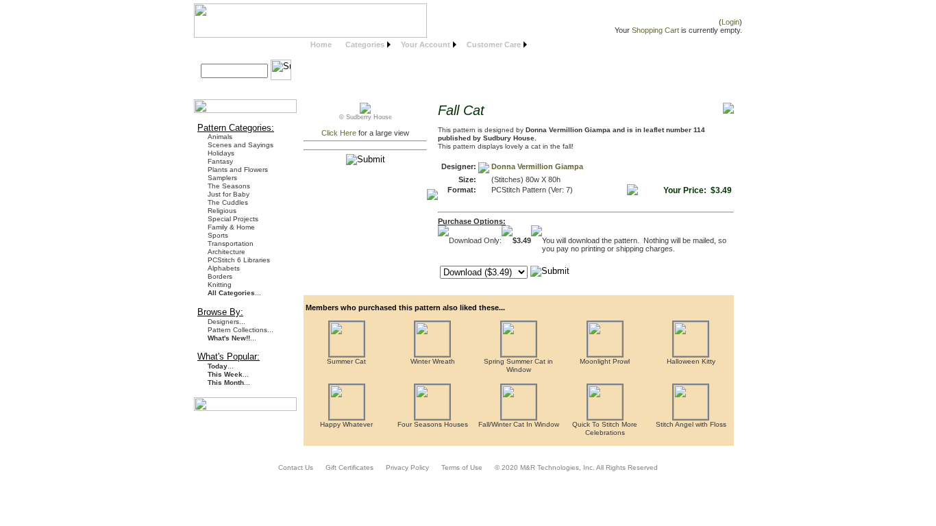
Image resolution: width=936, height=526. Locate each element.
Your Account (425, 44)
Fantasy (220, 161)
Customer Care (494, 44)
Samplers (222, 177)
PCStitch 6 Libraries (239, 260)
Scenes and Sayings (240, 145)
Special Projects (233, 219)
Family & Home (231, 227)
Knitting (220, 284)
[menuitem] (321, 45)
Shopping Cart (655, 30)
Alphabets (224, 268)
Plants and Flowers (238, 169)
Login (730, 22)
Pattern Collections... (240, 330)
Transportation (231, 243)
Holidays (221, 153)
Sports (218, 235)
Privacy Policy (407, 467)
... (234, 293)
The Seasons (229, 186)
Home (321, 44)
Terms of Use (461, 467)
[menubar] (417, 45)
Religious (222, 210)
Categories (364, 44)
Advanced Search (238, 87)
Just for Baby (228, 194)
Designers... (226, 321)
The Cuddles (228, 202)
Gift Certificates (349, 467)
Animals (220, 136)
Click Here (338, 133)
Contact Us (295, 467)
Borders (220, 276)
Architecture (226, 251)
